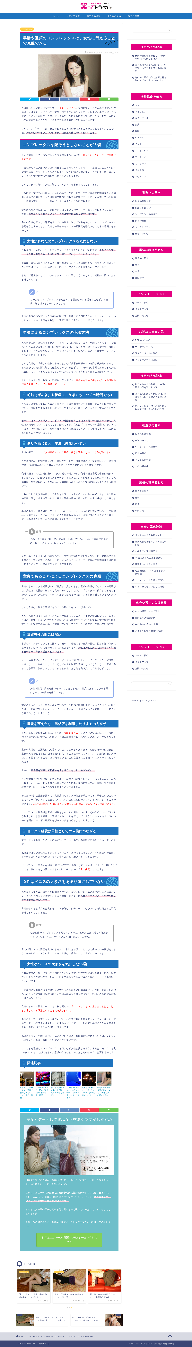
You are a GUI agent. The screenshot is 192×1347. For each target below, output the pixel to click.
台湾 (137, 124)
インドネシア (142, 150)
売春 (137, 265)
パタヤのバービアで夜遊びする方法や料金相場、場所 (42, 1091)
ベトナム (139, 137)
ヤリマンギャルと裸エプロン (149, 580)
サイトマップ (142, 309)
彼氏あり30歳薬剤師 (145, 618)
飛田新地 (139, 278)
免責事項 (42, 1343)
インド (138, 144)
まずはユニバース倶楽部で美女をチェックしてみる (69, 1239)
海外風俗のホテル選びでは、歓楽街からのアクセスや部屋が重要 (151, 68)
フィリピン (140, 111)
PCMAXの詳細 (142, 340)
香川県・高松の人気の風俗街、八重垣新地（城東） (57, 1091)
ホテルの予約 (114, 16)
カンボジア (140, 163)
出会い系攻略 (142, 233)
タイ (137, 105)
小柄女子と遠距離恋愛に (147, 551)
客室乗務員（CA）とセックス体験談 (150, 572)
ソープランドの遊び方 (146, 214)
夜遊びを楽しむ (143, 207)
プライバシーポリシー (26, 1343)
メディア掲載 (73, 16)
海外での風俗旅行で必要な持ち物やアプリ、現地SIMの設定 (151, 79)
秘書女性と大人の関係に (147, 564)
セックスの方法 (27, 29)
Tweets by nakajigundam (143, 700)
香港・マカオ (142, 118)
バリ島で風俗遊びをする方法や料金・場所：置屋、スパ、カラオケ (72, 1093)
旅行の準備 (133, 16)
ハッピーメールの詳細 (146, 359)
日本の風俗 (140, 220)
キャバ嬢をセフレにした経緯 (149, 586)
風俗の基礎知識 (143, 201)
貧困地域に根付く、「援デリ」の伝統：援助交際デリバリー (88, 1091)
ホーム (56, 16)
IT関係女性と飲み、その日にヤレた (150, 543)
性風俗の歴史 (142, 258)
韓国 (137, 131)
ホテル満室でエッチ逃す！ (148, 611)
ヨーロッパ (140, 157)
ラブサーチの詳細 (144, 346)
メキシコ (139, 170)
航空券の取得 (93, 16)
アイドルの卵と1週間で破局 (149, 631)
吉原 (137, 271)
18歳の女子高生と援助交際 (148, 557)
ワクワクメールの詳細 (146, 353)
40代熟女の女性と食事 (146, 624)
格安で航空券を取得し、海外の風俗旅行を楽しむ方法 (151, 57)
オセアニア (140, 176)
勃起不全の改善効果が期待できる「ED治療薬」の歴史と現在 (104, 1091)
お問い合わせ (142, 315)
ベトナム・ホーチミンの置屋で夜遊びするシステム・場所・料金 (26, 1093)
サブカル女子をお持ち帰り (148, 535)
